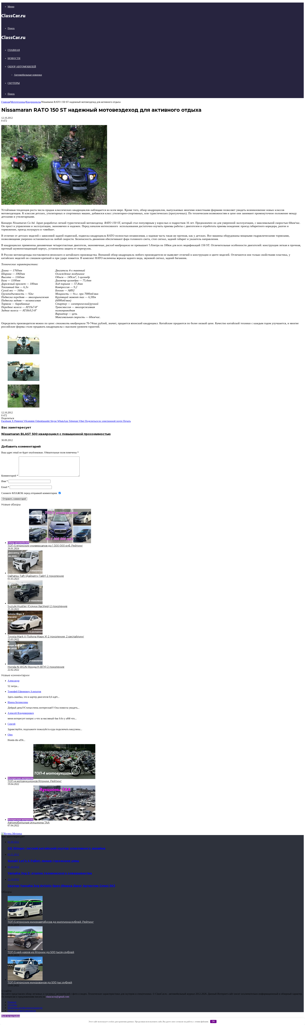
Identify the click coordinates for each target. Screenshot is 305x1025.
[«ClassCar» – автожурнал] (13, 17)
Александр (13, 680)
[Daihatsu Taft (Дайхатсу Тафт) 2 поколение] (25, 573)
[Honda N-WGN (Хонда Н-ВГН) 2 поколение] (25, 664)
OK (213, 1021)
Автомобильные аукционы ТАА (29, 822)
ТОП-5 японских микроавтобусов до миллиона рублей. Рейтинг (51, 921)
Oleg (10, 734)
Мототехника (17, 102)
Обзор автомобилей (22, 66)
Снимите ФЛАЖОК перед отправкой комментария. (29, 493)
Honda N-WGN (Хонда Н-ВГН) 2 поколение (36, 666)
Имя (4, 481)
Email (5, 487)
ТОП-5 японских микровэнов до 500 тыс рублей (40, 982)
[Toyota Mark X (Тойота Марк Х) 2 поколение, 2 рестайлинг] (25, 633)
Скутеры (14, 83)
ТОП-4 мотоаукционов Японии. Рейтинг (35, 781)
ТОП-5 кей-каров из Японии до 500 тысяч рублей (41, 952)
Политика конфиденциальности (25, 1007)
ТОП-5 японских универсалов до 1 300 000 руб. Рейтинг (45, 545)
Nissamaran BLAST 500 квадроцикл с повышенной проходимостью (56, 434)
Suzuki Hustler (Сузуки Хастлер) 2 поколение (37, 606)
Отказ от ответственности (22, 1010)
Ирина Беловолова (18, 702)
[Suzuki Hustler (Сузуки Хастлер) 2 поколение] (25, 603)
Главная (14, 50)
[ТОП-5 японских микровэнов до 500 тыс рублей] (25, 979)
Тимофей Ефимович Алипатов (24, 691)
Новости (14, 58)
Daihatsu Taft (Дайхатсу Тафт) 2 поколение (36, 575)
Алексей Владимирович (21, 713)
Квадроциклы (33, 102)
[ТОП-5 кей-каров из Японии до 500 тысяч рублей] (25, 949)
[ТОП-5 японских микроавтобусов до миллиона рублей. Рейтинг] (25, 919)
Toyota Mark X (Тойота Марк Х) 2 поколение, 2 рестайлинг (46, 636)
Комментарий (9, 475)
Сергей (11, 724)
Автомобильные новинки (28, 74)
